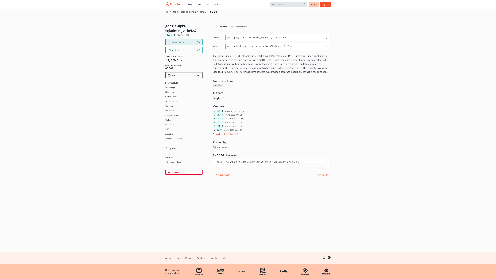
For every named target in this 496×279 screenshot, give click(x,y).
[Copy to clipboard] (326, 37)
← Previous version (221, 174)
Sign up (325, 4)
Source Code (170, 96)
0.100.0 (218, 126)
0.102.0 (218, 118)
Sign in (314, 4)
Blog (189, 4)
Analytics (169, 133)
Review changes (172, 115)
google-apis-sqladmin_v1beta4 (189, 12)
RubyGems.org (173, 270)
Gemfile (216, 37)
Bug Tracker (170, 105)
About (168, 258)
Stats (198, 4)
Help (224, 258)
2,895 (197, 75)
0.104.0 (218, 111)
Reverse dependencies (175, 138)
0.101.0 (218, 122)
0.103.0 (218, 115)
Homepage (170, 87)
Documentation (172, 101)
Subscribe (169, 124)
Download (169, 110)
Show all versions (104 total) (225, 134)
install (215, 46)
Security (213, 258)
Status (201, 258)
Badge (168, 119)
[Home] (167, 12)
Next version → (324, 174)
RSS (167, 129)
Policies (189, 258)
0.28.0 (218, 130)
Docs (207, 4)
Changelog (169, 92)
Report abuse (173, 172)
